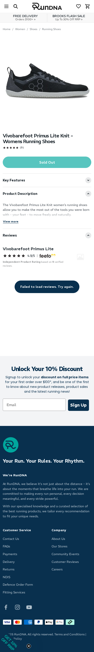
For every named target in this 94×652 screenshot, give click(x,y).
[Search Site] (15, 6)
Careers (57, 569)
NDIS (6, 577)
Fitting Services (14, 592)
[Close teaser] (28, 646)
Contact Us (11, 539)
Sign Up (78, 405)
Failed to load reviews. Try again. (47, 287)
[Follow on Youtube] (29, 607)
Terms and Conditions (69, 634)
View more (10, 221)
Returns (8, 569)
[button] (13, 638)
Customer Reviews (65, 562)
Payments (10, 554)
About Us (58, 539)
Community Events (65, 554)
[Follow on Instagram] (17, 607)
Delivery (9, 562)
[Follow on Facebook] (6, 607)
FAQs (6, 546)
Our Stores (59, 546)
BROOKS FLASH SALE (68, 17)
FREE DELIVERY (25, 17)
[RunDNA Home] (47, 6)
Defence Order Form (18, 585)
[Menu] (6, 6)
